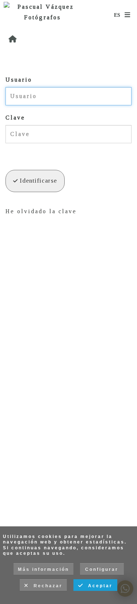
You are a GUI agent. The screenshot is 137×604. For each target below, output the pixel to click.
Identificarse (37, 180)
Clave (15, 117)
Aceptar (98, 585)
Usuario (18, 80)
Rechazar (45, 585)
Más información (43, 569)
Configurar (101, 569)
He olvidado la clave (41, 211)
